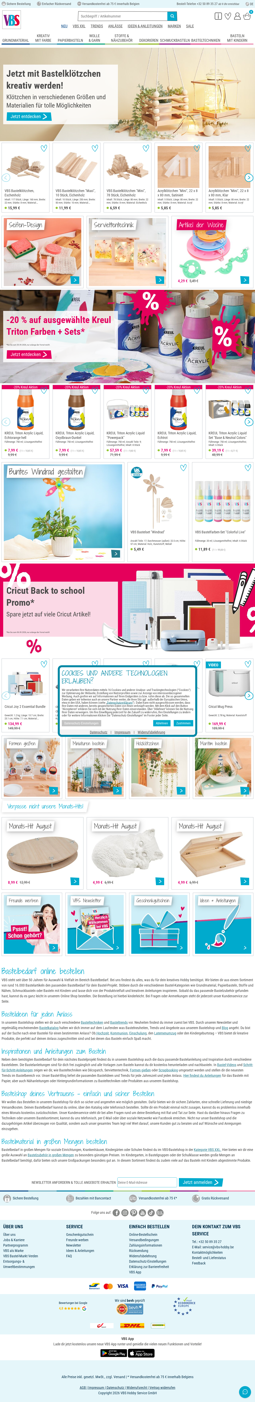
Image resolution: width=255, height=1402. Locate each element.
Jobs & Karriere (14, 1240)
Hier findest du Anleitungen (202, 1075)
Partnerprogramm (15, 1245)
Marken (174, 26)
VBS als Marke (13, 1251)
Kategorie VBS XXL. (207, 1150)
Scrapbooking (168, 1070)
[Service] (218, 16)
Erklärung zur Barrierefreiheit (149, 1267)
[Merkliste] (228, 16)
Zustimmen (183, 723)
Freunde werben (77, 1240)
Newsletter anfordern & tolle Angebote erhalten (74, 1182)
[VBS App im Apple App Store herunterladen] (141, 1353)
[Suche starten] (172, 16)
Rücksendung (138, 1251)
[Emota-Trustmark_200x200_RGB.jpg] (184, 1306)
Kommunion (119, 1033)
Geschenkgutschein (80, 1234)
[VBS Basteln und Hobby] (12, 20)
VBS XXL (79, 26)
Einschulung (138, 1033)
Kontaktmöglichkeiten (207, 1252)
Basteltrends (119, 1022)
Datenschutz (98, 732)
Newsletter (73, 1245)
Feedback (199, 1263)
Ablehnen (162, 723)
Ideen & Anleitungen (145, 26)
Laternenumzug (165, 1033)
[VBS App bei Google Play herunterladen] (114, 1353)
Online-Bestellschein (143, 1234)
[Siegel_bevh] (129, 1309)
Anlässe (115, 26)
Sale (190, 26)
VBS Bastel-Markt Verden (20, 1256)
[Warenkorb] (247, 16)
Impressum (122, 732)
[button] (6, 177)
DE (251, 4)
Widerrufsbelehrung (143, 1256)
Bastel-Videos (226, 1065)
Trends (97, 26)
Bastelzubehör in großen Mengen (51, 1155)
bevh (130, 1300)
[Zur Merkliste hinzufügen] (43, 148)
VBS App (135, 1272)
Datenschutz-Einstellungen (147, 1261)
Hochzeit (102, 1033)
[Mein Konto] (237, 16)
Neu (64, 26)
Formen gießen (140, 1070)
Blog (225, 1028)
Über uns (9, 1234)
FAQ (69, 1256)
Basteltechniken (92, 1022)
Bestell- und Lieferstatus (209, 1258)
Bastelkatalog (49, 1028)
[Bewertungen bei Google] (73, 1306)
